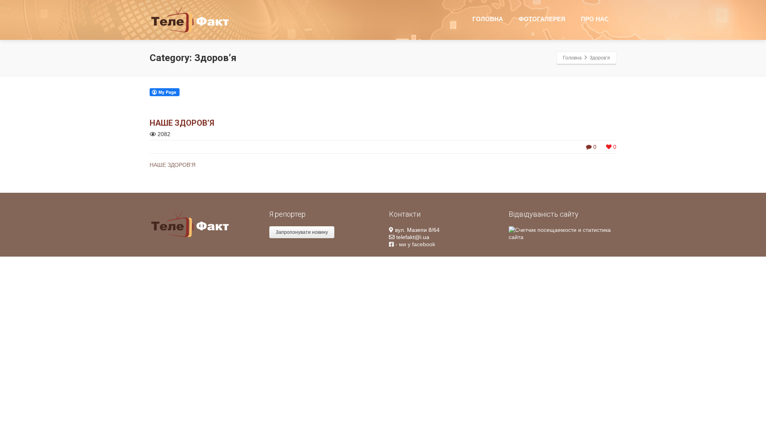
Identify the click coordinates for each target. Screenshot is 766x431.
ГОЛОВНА (487, 19)
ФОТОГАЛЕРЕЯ (542, 19)
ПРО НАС (595, 19)
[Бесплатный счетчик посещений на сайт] (562, 233)
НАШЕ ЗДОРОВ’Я (182, 123)
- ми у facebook (414, 244)
